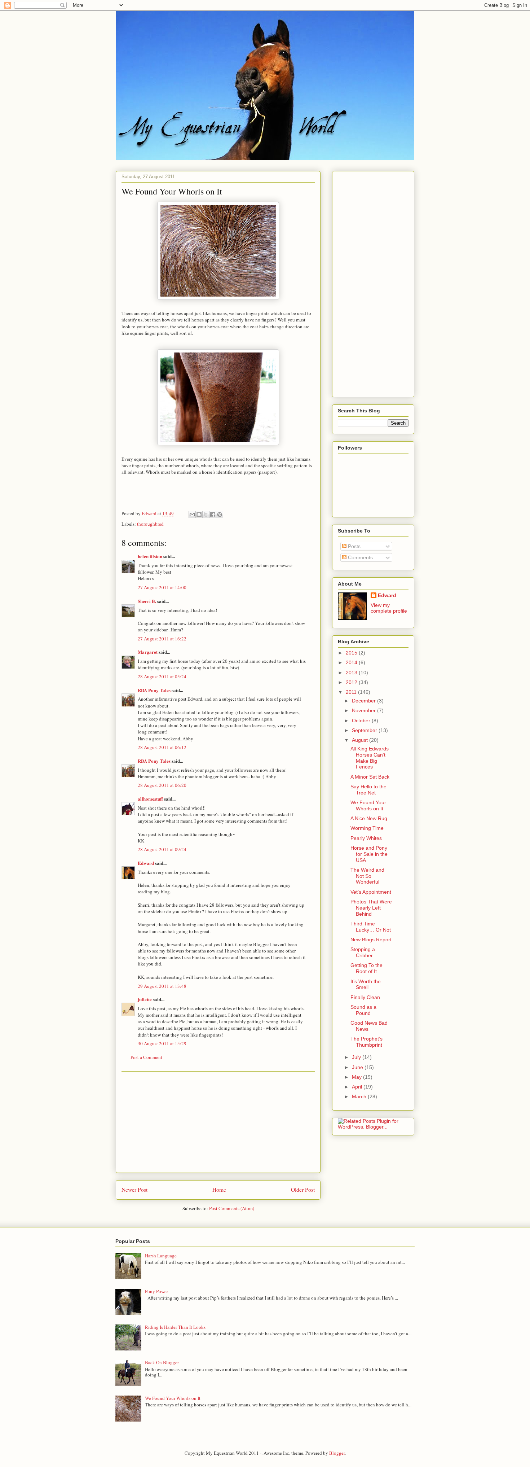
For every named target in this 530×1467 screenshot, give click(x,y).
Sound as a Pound (363, 1010)
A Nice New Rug (368, 818)
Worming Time (367, 828)
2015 (352, 653)
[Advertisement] (218, 1122)
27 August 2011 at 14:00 (162, 587)
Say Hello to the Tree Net (368, 790)
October (362, 720)
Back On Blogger (162, 1362)
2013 (352, 672)
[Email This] (192, 514)
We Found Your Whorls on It (368, 805)
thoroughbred (150, 524)
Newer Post (134, 1189)
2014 (352, 662)
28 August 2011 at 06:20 (162, 785)
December (364, 701)
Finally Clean (365, 997)
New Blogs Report (371, 939)
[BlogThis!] (199, 514)
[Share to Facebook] (212, 514)
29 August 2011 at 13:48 (162, 986)
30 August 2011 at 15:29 (162, 1043)
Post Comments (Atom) (231, 1208)
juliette (145, 999)
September (365, 730)
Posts (353, 546)
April (357, 1087)
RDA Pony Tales (154, 690)
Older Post (303, 1189)
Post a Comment (146, 1057)
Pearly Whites (366, 838)
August (360, 740)
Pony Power (156, 1291)
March (360, 1096)
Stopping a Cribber (362, 952)
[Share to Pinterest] (219, 514)
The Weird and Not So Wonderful (367, 876)
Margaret (148, 651)
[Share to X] (205, 514)
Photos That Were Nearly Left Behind (371, 908)
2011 (352, 692)
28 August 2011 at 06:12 (162, 747)
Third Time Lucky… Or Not (370, 927)
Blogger (337, 1453)
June (358, 1067)
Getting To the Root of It (366, 968)
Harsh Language (161, 1255)
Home (219, 1189)
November (364, 710)
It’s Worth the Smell (365, 984)
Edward (146, 862)
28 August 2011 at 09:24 (162, 849)
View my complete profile (389, 608)
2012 (352, 682)
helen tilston (150, 556)
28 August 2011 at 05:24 (162, 676)
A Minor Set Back (369, 777)
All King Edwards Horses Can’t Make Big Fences (369, 758)
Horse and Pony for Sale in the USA (369, 854)
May (357, 1077)
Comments (359, 557)
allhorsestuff (150, 798)
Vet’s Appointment (370, 892)
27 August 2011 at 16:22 (162, 638)
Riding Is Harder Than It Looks (175, 1327)
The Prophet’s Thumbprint (366, 1042)
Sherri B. (147, 600)
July (357, 1057)
